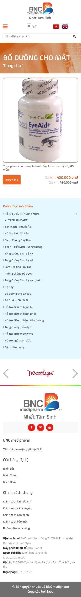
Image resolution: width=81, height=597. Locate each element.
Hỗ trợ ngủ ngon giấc (17, 340)
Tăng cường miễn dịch (18, 327)
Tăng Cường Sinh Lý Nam (19, 253)
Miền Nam (9, 482)
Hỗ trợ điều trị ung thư (18, 333)
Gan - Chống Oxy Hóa (17, 240)
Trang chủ (12, 66)
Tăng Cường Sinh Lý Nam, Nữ (22, 280)
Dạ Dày (9, 287)
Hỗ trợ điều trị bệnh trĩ (18, 307)
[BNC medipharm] (40, 406)
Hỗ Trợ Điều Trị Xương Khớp (21, 213)
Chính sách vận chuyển (17, 508)
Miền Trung (10, 475)
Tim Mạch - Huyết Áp (17, 226)
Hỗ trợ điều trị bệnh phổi (20, 313)
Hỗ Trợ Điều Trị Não (16, 233)
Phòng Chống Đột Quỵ (18, 273)
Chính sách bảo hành (16, 515)
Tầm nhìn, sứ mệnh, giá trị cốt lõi (23, 449)
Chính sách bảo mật (15, 521)
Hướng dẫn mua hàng (16, 528)
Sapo (50, 591)
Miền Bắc (8, 468)
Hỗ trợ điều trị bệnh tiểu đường (24, 320)
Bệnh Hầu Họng (14, 347)
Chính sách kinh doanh (17, 501)
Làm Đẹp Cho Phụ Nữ (17, 267)
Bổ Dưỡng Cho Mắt (16, 300)
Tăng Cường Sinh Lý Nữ (18, 260)
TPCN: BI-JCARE (18, 220)
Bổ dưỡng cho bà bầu (17, 293)
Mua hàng (12, 179)
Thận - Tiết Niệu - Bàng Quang (23, 246)
